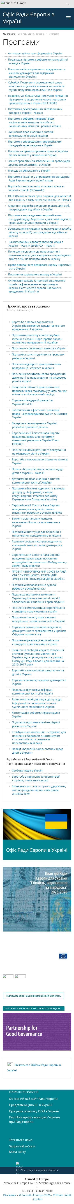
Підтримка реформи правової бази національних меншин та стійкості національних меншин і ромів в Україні (34, 122)
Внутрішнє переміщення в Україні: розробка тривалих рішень (34, 425)
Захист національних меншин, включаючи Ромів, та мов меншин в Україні (36, 522)
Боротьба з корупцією (26, 776)
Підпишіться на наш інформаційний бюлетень (33, 995)
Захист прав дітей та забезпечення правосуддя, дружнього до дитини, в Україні (39, 162)
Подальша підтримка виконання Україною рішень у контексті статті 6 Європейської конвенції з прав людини (38, 598)
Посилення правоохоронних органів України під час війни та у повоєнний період (38, 153)
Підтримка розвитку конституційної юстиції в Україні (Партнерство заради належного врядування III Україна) (37, 338)
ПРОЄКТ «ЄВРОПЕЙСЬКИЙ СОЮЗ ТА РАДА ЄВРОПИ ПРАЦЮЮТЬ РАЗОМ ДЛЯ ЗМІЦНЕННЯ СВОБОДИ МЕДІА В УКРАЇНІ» (39, 575)
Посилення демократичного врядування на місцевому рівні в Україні (39, 451)
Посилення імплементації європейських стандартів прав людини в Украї (38, 609)
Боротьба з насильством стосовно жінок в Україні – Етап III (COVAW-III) (36, 188)
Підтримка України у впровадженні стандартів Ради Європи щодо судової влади (39, 178)
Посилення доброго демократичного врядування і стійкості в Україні (36, 366)
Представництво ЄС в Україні (30, 1105)
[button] (37, 4)
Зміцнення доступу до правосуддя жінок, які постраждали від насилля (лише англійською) (39, 789)
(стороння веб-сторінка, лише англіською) (36, 778)
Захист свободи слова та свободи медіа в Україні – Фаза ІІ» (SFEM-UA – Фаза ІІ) (35, 243)
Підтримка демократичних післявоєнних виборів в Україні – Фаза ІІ (35, 110)
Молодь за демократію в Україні (29, 170)
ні (56, 611)
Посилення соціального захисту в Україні (39, 348)
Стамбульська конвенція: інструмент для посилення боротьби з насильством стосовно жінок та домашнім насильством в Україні (39, 737)
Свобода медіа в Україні (27, 770)
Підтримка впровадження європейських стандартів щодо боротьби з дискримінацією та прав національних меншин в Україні (39, 218)
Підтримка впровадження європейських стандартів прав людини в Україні (34, 143)
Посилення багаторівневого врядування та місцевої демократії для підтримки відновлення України (36, 72)
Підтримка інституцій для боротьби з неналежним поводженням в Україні (36, 533)
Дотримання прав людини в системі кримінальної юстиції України (36, 480)
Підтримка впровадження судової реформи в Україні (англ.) (34, 586)
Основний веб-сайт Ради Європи (33, 1099)
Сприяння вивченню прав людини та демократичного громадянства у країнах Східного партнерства (39, 630)
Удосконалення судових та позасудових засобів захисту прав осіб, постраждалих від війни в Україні (39, 232)
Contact (38, 1199)
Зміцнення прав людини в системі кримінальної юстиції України (31, 133)
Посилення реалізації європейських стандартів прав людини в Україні (35, 642)
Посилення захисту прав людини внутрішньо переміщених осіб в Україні (38, 619)
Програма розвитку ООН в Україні (34, 1111)
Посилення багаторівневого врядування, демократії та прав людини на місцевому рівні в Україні (39, 377)
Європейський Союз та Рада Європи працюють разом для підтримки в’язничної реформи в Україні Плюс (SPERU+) (36, 438)
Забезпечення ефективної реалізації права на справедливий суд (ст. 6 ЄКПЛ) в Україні (39, 413)
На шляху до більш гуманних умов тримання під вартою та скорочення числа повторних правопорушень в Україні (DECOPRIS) (38, 99)
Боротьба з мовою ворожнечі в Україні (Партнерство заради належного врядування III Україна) (38, 325)
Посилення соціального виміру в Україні (35, 274)
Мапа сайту (17, 1152)
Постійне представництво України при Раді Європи (34, 1119)
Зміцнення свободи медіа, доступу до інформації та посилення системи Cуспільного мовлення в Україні (36, 703)
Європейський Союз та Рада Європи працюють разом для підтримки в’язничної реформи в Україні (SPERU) (37, 508)
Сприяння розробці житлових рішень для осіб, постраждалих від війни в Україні (39, 207)
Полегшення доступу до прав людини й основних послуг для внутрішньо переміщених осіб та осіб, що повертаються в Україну (39, 255)
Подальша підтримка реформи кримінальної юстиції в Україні (32, 691)
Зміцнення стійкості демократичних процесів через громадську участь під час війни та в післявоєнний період (39, 390)
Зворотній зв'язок (22, 1146)
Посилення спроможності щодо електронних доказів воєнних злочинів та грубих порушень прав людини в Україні (36, 86)
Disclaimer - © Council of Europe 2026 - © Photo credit (37, 1195)
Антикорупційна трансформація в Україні (35, 53)
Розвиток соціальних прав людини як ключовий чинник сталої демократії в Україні (37, 545)
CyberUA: (14, 82)
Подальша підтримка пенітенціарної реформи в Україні (36, 724)
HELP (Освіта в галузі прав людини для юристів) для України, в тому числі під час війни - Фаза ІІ (39, 197)
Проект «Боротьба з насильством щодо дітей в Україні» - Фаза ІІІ (37, 471)
